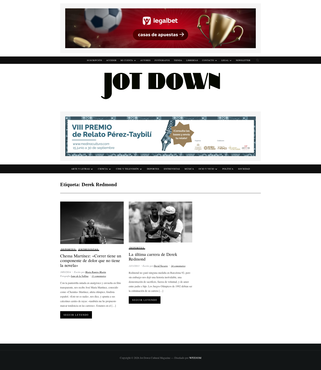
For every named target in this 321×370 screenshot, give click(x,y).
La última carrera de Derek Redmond (153, 256)
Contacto (208, 60)
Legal (225, 60)
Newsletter (243, 60)
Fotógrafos (162, 60)
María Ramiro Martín (95, 272)
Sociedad (244, 168)
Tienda (178, 60)
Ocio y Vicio (206, 168)
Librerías (192, 60)
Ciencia (103, 168)
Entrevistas (172, 168)
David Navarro (161, 265)
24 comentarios (178, 265)
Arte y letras (80, 168)
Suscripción (94, 60)
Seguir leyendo (76, 314)
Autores (145, 60)
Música (189, 168)
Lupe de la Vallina (79, 276)
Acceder (111, 60)
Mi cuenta (127, 60)
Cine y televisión (127, 168)
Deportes (153, 168)
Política (227, 168)
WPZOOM (195, 357)
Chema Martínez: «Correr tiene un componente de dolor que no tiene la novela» (90, 260)
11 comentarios (99, 276)
